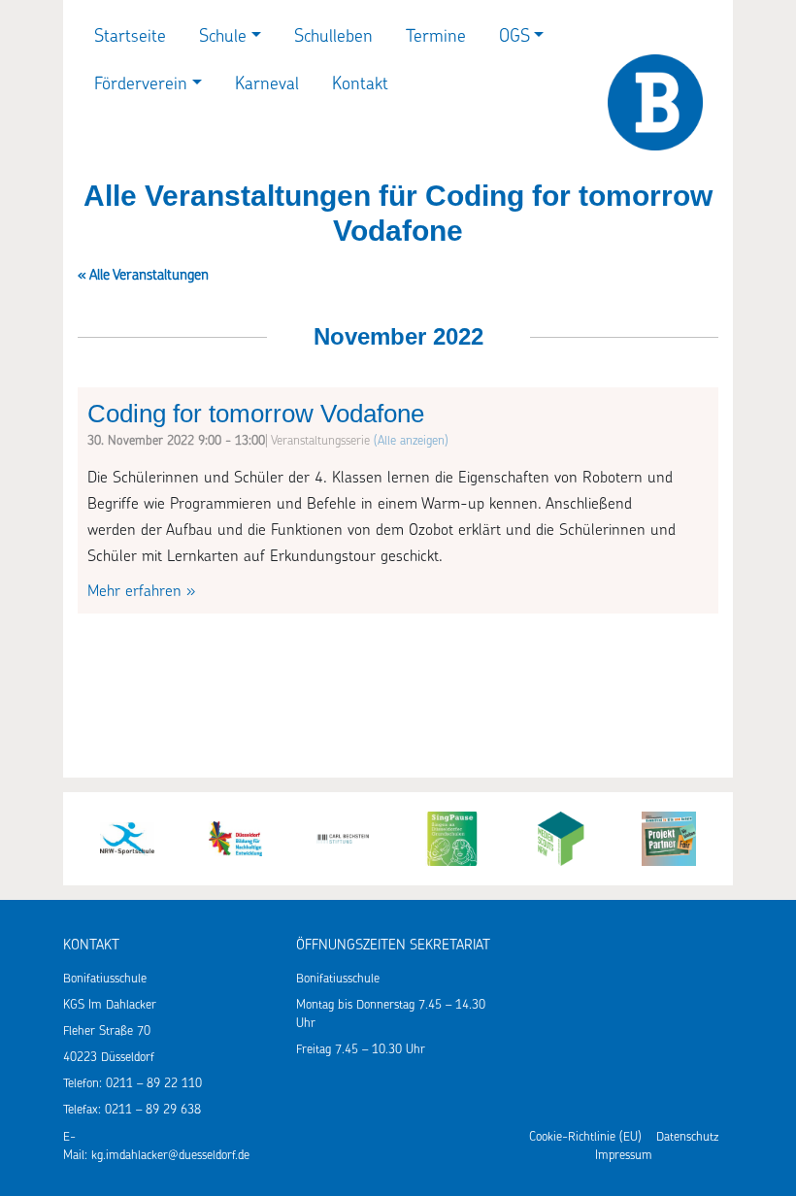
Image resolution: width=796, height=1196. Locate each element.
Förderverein (140, 85)
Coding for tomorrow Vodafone (255, 413)
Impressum (623, 1155)
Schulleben (333, 38)
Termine (436, 38)
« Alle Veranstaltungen (143, 276)
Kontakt (360, 85)
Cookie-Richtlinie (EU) (585, 1137)
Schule (223, 38)
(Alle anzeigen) (411, 441)
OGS (514, 38)
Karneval (267, 85)
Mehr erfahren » (141, 592)
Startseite (130, 38)
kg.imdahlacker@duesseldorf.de (170, 1155)
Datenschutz (687, 1137)
